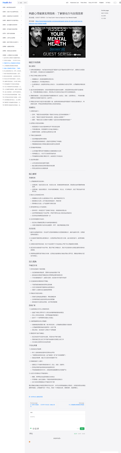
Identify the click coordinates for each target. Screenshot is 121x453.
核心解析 (103, 15)
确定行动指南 (104, 13)
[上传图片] (36, 429)
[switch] (115, 3)
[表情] (33, 429)
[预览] (38, 429)
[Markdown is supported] (31, 429)
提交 (82, 428)
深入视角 (103, 18)
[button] (12, 7)
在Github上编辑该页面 (37, 396)
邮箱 (31, 412)
